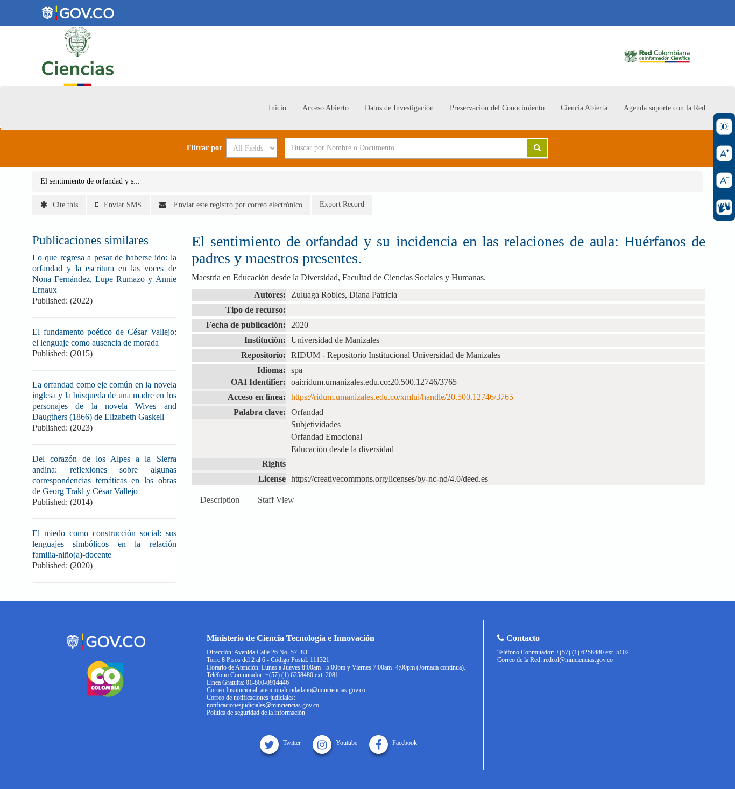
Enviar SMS (123, 205)
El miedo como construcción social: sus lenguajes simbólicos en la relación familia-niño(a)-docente (104, 544)
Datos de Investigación (399, 108)
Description (219, 499)
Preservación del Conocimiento (497, 108)
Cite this (65, 205)
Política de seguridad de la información (256, 712)
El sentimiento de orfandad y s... (90, 181)
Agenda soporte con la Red (664, 108)
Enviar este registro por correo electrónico (237, 205)
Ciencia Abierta (584, 108)
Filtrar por (204, 148)
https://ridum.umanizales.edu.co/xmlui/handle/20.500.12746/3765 (402, 396)
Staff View (276, 499)
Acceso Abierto (325, 108)
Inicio (277, 108)
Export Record (342, 204)
